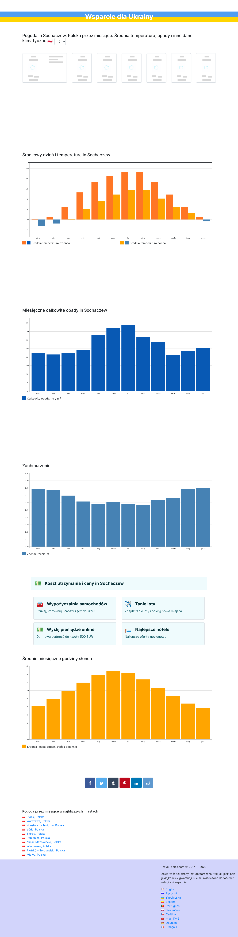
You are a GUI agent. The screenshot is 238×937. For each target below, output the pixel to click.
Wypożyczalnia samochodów (77, 603)
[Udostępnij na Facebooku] (90, 783)
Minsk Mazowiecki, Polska (44, 842)
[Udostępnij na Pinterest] (125, 783)
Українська (173, 897)
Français (171, 927)
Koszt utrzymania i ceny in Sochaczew (84, 583)
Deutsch (171, 922)
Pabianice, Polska (38, 838)
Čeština (170, 914)
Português (172, 906)
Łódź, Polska (35, 829)
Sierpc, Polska (36, 833)
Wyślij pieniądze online (70, 629)
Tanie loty (145, 603)
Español (170, 901)
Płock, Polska (35, 817)
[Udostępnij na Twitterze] (101, 783)
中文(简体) (172, 918)
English (170, 889)
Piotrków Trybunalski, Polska (46, 850)
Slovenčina (172, 910)
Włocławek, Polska (39, 846)
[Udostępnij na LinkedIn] (136, 783)
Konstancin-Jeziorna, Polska (45, 825)
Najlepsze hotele (152, 629)
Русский (171, 893)
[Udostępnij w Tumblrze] (113, 783)
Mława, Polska (36, 854)
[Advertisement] (119, 122)
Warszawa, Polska (39, 821)
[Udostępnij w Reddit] (148, 783)
